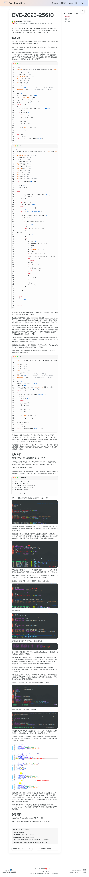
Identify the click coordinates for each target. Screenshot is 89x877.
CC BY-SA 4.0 (42, 842)
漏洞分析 (44, 23)
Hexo (13, 870)
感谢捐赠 (74, 3)
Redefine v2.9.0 (11, 872)
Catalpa (50, 869)
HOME (55, 3)
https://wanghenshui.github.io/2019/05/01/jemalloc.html (30, 821)
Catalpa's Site (17, 3)
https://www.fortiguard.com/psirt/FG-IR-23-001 (27, 818)
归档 (64, 3)
